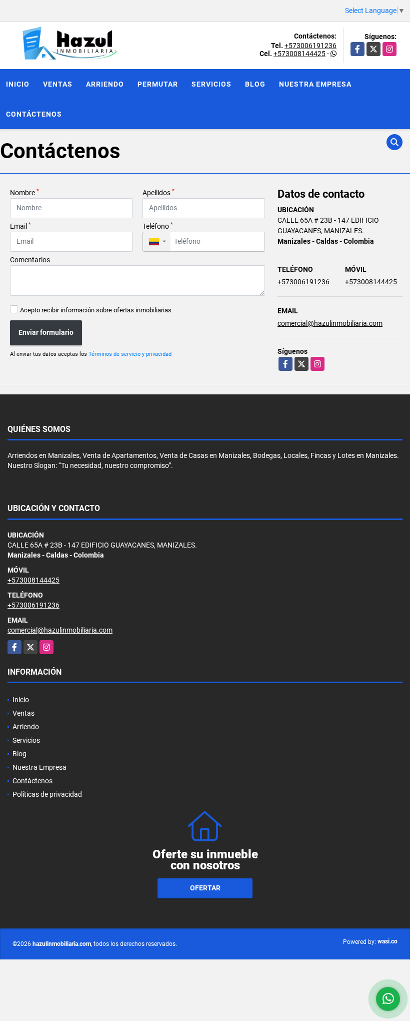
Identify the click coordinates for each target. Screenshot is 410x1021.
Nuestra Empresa (315, 84)
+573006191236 (310, 46)
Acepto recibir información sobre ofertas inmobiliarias (96, 310)
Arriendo (105, 84)
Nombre (24, 192)
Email (20, 225)
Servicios (212, 84)
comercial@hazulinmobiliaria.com (330, 323)
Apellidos (158, 192)
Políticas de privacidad (47, 794)
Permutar (158, 84)
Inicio (18, 84)
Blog (255, 84)
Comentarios (30, 260)
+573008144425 (300, 54)
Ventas (57, 84)
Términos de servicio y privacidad (130, 354)
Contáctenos (34, 114)
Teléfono (157, 225)
